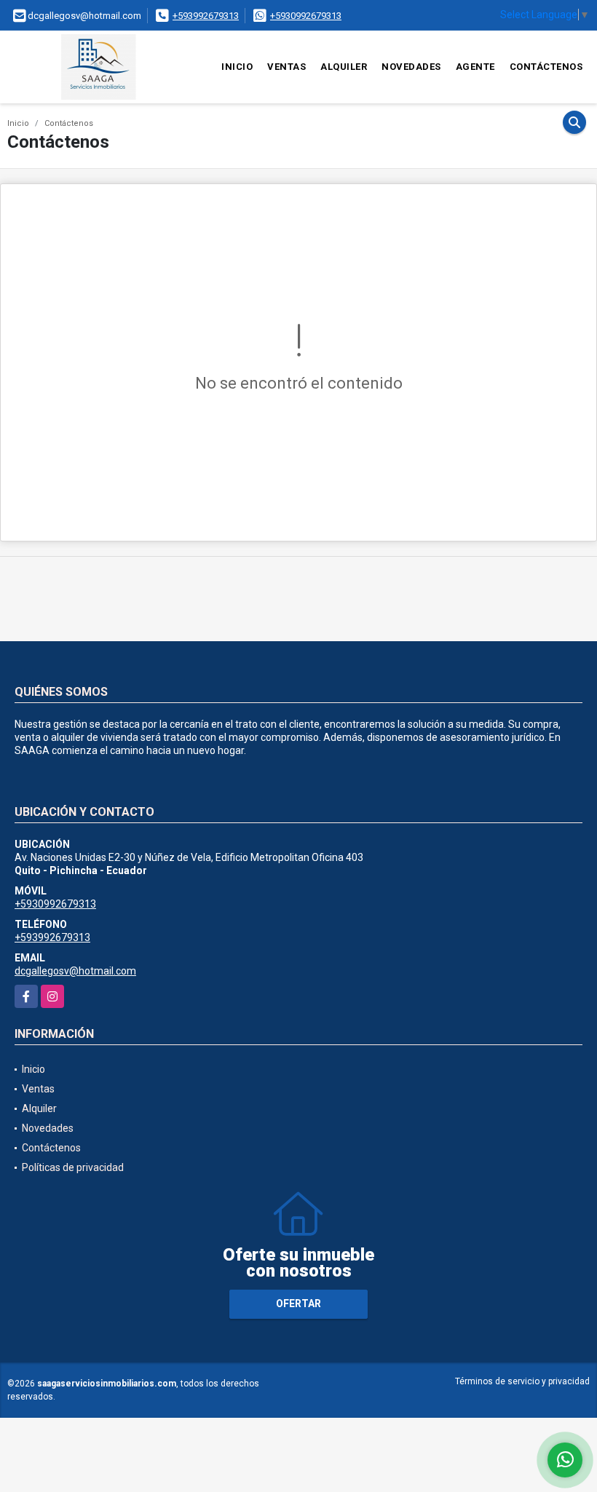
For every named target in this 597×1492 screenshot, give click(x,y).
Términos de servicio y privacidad (522, 1381)
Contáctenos (546, 66)
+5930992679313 (305, 15)
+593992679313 (206, 15)
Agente (475, 66)
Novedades (411, 66)
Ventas (286, 66)
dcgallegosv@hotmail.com (75, 971)
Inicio (237, 66)
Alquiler (343, 66)
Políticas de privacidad (73, 1167)
